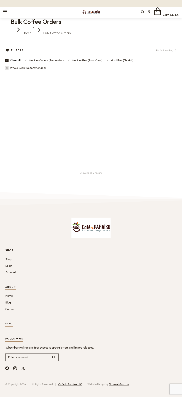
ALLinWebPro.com (119, 384)
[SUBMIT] (53, 357)
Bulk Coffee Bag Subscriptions (85, 135)
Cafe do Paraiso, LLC (70, 384)
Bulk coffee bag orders (21, 135)
